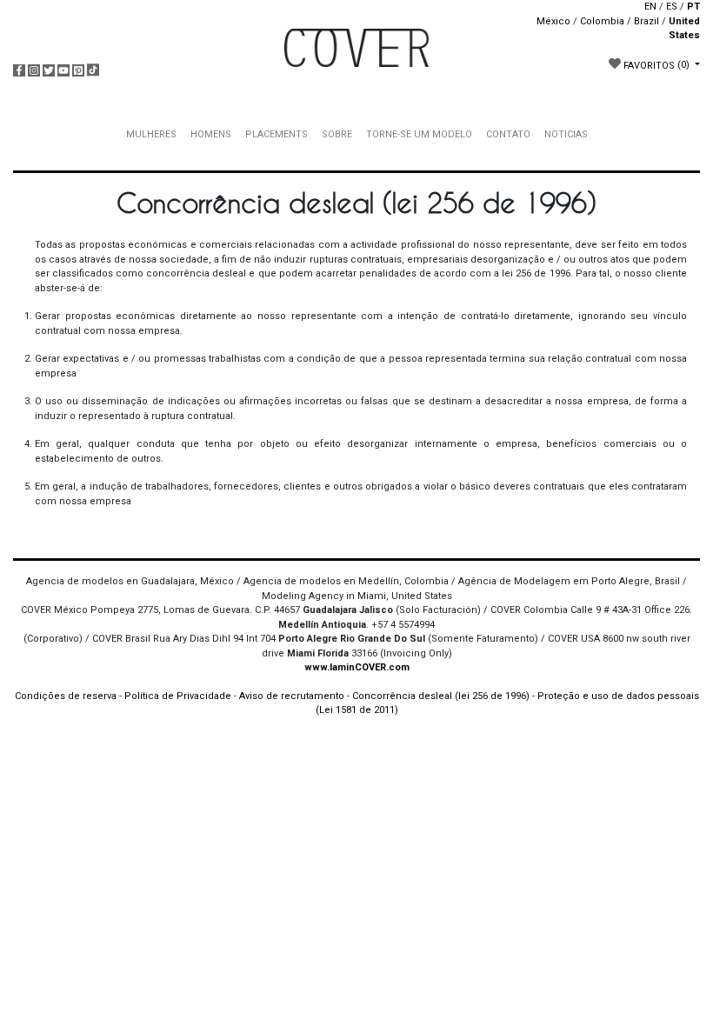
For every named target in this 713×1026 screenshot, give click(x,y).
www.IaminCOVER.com (357, 667)
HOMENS (210, 134)
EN (650, 6)
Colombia (602, 21)
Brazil (646, 21)
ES (671, 6)
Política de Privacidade (177, 696)
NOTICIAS (566, 134)
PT (693, 6)
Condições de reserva (66, 696)
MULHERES (151, 134)
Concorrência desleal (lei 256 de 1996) (441, 696)
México (553, 21)
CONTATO (508, 134)
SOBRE (337, 134)
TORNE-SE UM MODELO (419, 134)
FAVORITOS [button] (655, 64)
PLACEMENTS (276, 134)
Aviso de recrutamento (291, 696)
